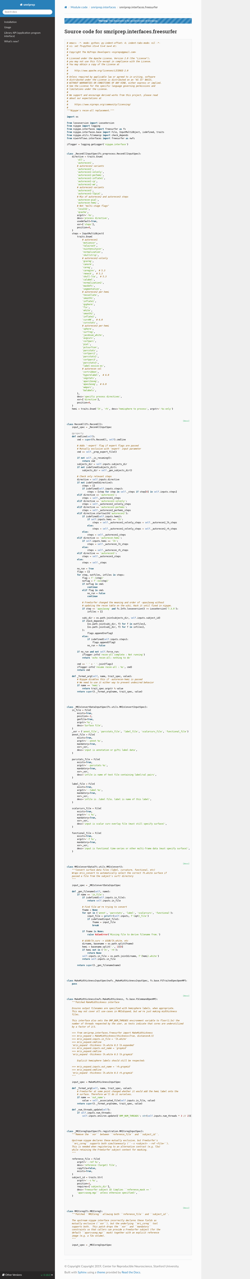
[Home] (65, 7)
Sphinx (82, 1272)
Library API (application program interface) (22, 34)
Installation (10, 22)
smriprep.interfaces (103, 7)
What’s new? (11, 41)
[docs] (186, 421)
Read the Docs (131, 1272)
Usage (7, 27)
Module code (79, 7)
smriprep (29, 4)
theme (101, 1272)
